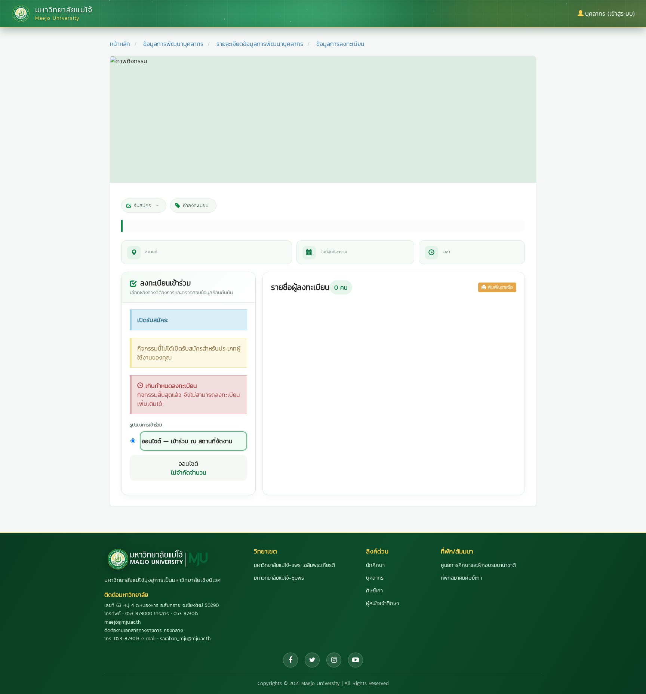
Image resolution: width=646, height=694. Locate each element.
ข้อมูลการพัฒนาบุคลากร (173, 43)
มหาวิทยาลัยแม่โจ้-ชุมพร (279, 578)
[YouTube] (355, 660)
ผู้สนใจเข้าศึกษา (382, 603)
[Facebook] (290, 660)
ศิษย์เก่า (374, 591)
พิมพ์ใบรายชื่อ (499, 287)
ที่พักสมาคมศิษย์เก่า (461, 578)
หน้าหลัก (120, 43)
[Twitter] (312, 660)
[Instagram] (333, 660)
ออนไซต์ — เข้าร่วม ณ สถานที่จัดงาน (187, 441)
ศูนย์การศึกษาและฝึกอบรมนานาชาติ (478, 565)
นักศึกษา (375, 565)
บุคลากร (375, 578)
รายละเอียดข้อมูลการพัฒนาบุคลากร (259, 43)
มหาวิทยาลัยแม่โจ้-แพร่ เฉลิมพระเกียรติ (294, 565)
